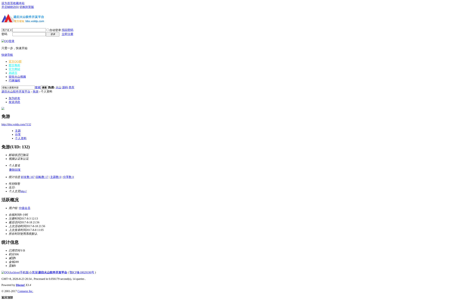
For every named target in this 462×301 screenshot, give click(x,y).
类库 (71, 87)
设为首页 (7, 3)
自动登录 (55, 30)
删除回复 (15, 169)
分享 (18, 134)
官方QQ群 (15, 61)
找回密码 (67, 29)
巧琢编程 (14, 80)
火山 (58, 87)
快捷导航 (7, 54)
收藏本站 (19, 3)
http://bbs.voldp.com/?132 (16, 124)
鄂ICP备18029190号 (81, 272)
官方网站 (14, 69)
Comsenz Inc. (25, 291)
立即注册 (67, 34)
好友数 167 (28, 177)
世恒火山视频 (17, 76)
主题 (18, 130)
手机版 (24, 272)
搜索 (38, 87)
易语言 (13, 72)
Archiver (14, 272)
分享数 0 (68, 177)
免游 (35, 91)
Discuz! (20, 285)
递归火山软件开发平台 (15, 91)
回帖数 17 (42, 177)
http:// (23, 191)
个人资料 (21, 138)
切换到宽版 (26, 6)
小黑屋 (33, 272)
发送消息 (14, 102)
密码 (4, 34)
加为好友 (14, 98)
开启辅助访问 (10, 6)
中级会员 (24, 208)
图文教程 (14, 65)
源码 (65, 87)
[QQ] (5, 272)
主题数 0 (55, 177)
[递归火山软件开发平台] (23, 23)
